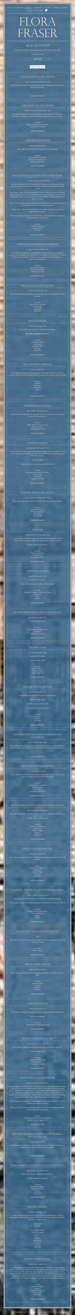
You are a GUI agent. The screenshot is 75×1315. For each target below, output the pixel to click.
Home (9, 7)
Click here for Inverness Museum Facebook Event (37, 464)
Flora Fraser (37, 26)
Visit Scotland (49, 584)
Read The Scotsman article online (37, 704)
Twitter (46, 10)
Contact (39, 11)
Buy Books (19, 7)
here (47, 334)
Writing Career (60, 7)
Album (30, 11)
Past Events (37, 59)
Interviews (38, 7)
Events (28, 7)
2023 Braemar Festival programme (37, 708)
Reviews (47, 7)
